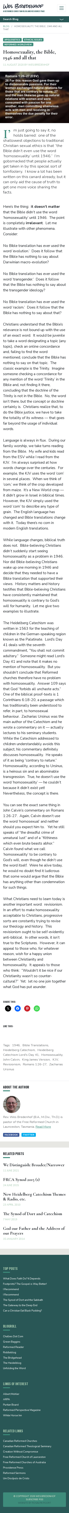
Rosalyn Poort (41, 1502)
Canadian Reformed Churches (20, 1441)
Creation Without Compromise (20, 1451)
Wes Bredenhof (38, 65)
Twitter (28, 1134)
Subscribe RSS (34, 1499)
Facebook (11, 1134)
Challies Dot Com (13, 1336)
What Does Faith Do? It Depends (21, 1278)
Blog (6, 26)
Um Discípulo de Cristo (16, 1478)
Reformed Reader (13, 1347)
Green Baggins (11, 1342)
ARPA (6, 1399)
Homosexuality (51, 1055)
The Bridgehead (12, 1358)
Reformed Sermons (14, 1473)
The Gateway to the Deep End (20, 1305)
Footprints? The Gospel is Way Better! (25, 1284)
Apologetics (12, 39)
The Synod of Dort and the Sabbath (23, 1300)
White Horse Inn (12, 1415)
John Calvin (11, 1059)
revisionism (11, 1064)
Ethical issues (33, 39)
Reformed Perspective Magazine (22, 1410)
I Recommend (11, 1289)
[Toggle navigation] (61, 8)
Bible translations (35, 1045)
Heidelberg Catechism (19, 1050)
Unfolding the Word (14, 1368)
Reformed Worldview (18, 44)
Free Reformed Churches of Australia (24, 1462)
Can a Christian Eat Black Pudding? (22, 1310)
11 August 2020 (13, 65)
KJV (55, 1059)
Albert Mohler (11, 1394)
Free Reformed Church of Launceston (24, 1457)
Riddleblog (9, 1352)
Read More (43, 1126)
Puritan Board (11, 1405)
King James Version (36, 1059)
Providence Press (13, 1467)
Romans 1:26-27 (35, 1064)
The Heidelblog (12, 1363)
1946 (16, 1045)
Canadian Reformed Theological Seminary (27, 1446)
